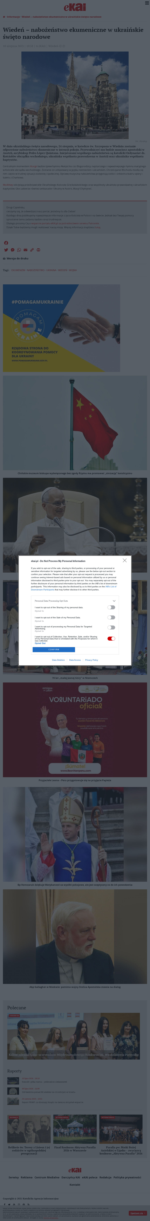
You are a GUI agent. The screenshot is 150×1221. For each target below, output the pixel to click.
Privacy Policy (91, 660)
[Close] (125, 561)
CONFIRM (53, 649)
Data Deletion (58, 660)
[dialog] (75, 611)
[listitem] (75, 600)
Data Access (75, 660)
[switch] (111, 607)
